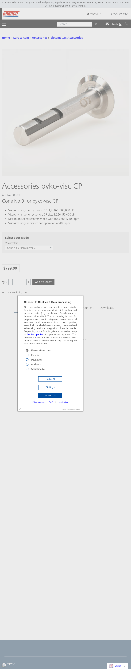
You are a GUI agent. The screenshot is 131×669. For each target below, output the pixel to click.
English (118, 666)
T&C (51, 402)
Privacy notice (38, 402)
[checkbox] (27, 355)
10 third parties (35, 334)
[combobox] (117, 666)
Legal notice (63, 402)
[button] (50, 379)
